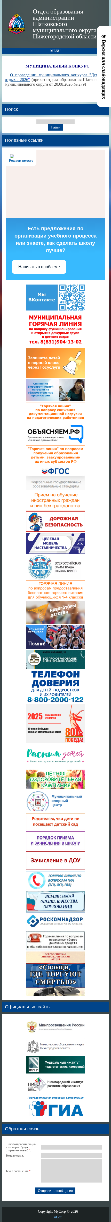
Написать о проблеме (39, 267)
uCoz (58, 1217)
